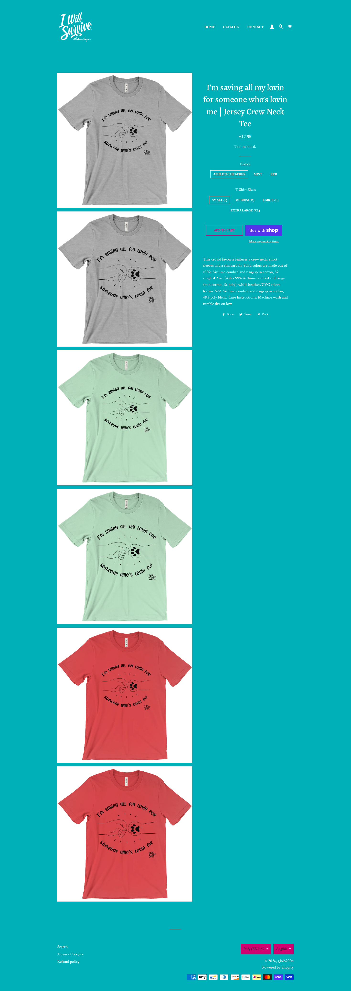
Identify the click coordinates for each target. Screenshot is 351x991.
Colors (245, 164)
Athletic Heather (229, 174)
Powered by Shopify (278, 967)
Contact (255, 27)
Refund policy (68, 961)
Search (62, 946)
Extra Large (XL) (245, 210)
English (281, 949)
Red (274, 174)
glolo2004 (286, 960)
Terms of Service (70, 954)
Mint (258, 174)
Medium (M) (244, 200)
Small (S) (219, 200)
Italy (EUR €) (253, 949)
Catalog (231, 27)
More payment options (264, 241)
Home (209, 27)
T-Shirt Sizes (245, 189)
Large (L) (270, 200)
